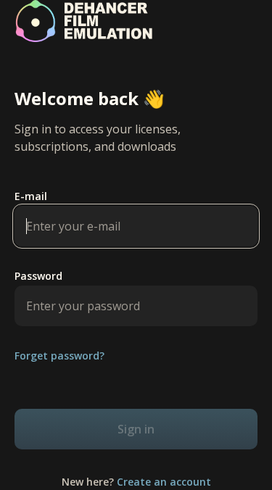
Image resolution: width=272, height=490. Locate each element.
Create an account (164, 482)
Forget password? (59, 355)
